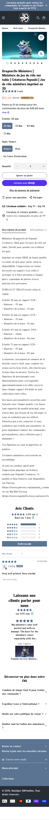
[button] (44, 18)
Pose (17, 148)
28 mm (7, 125)
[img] (9, 561)
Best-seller (18, 28)
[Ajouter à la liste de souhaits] (41, 37)
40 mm (30, 125)
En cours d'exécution (15, 156)
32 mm (18, 125)
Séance (7, 148)
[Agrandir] (41, 54)
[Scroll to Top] (44, 805)
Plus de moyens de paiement (25, 190)
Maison (5, 28)
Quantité (6, 166)
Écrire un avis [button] (24, 543)
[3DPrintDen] (24, 18)
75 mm (7, 133)
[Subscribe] (44, 759)
